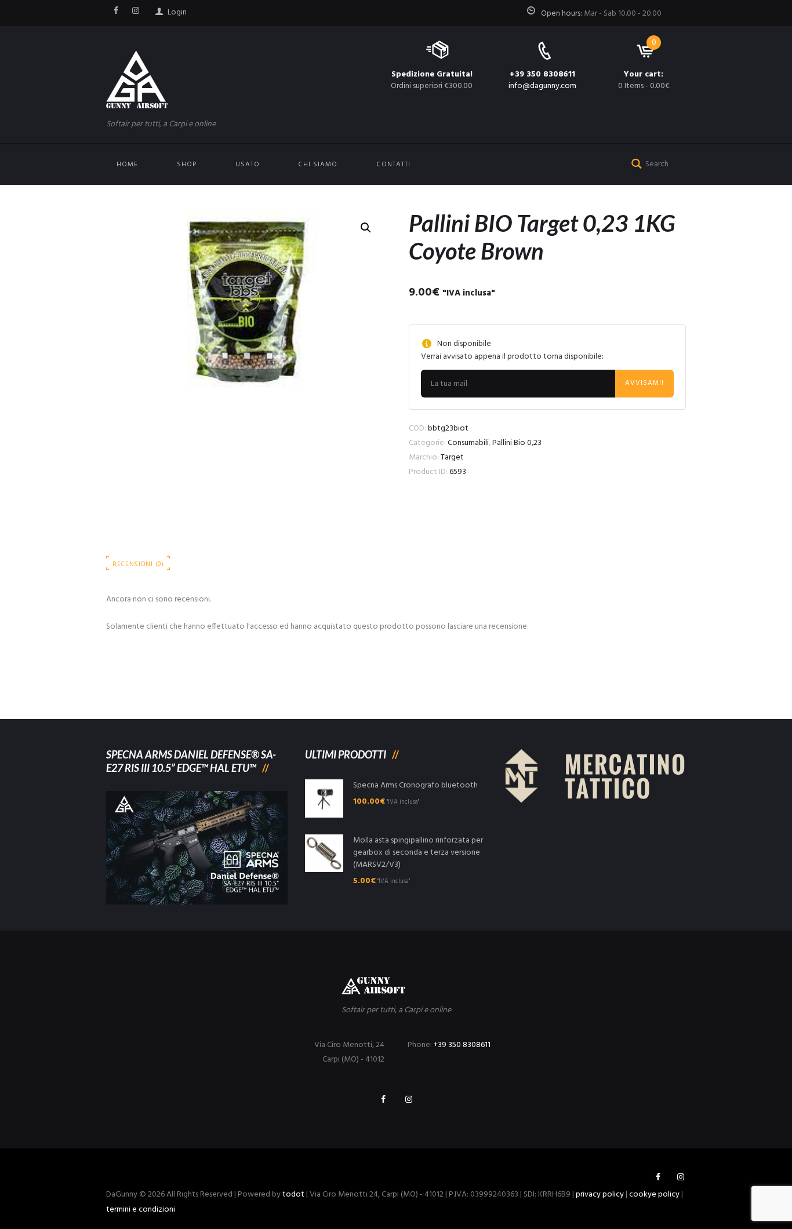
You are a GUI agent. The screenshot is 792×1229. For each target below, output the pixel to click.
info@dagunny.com (542, 86)
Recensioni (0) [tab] (138, 564)
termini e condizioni (140, 1209)
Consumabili (468, 443)
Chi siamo (317, 164)
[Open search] (634, 162)
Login (177, 12)
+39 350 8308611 (542, 74)
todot (293, 1194)
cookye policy (654, 1194)
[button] (365, 227)
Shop (187, 164)
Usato (247, 164)
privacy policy (600, 1194)
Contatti (393, 164)
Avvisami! (644, 383)
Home (127, 164)
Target (452, 457)
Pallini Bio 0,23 (517, 443)
